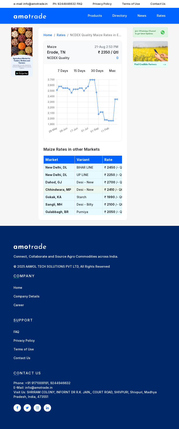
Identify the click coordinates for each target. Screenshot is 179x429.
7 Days (63, 71)
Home (47, 35)
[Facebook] (17, 407)
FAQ (79, 3)
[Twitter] (27, 407)
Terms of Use (131, 3)
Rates (161, 16)
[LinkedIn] (47, 407)
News (142, 16)
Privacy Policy (102, 3)
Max (112, 71)
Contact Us (157, 3)
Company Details (27, 296)
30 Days (97, 71)
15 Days (79, 71)
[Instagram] (37, 407)
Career (19, 305)
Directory (119, 16)
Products (95, 16)
